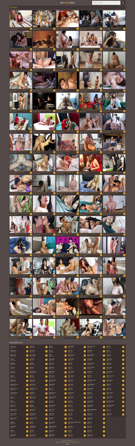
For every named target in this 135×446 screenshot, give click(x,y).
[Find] (123, 3)
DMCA (67, 444)
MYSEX (67, 2)
